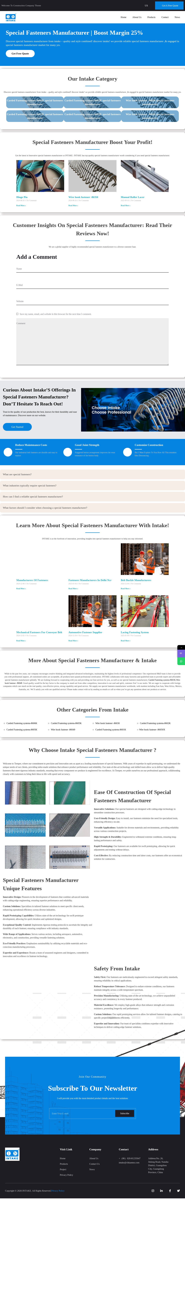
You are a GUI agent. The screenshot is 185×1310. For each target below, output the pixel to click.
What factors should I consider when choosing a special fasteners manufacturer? (45, 507)
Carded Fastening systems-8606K (22, 723)
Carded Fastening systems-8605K (66, 723)
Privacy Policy (57, 1191)
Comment (20, 323)
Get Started (17, 426)
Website (20, 301)
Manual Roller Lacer (132, 197)
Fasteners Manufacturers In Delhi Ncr (90, 580)
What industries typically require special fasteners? (29, 485)
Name (19, 269)
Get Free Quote (20, 53)
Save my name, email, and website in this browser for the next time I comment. (55, 314)
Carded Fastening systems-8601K (162, 680)
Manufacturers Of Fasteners (32, 580)
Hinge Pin (21, 197)
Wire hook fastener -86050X (152, 729)
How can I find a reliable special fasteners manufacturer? (33, 496)
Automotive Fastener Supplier (85, 632)
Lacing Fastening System (135, 632)
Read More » (21, 206)
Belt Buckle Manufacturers (136, 580)
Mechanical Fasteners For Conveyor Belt (39, 632)
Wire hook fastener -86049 (63, 729)
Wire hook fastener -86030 (107, 723)
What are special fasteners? (17, 474)
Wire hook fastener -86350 (83, 197)
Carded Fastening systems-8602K (155, 723)
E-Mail (19, 285)
